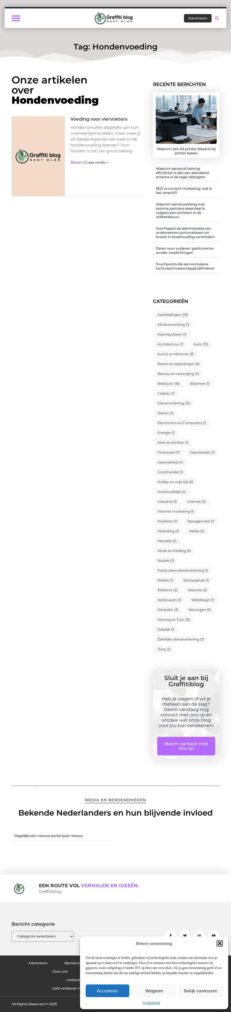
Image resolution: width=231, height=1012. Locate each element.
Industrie (167, 501)
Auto (201, 344)
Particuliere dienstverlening (182, 570)
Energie (166, 433)
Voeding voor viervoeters (98, 119)
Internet (196, 501)
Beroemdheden (78, 963)
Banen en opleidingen (178, 364)
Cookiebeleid (151, 1003)
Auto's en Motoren (175, 354)
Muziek (165, 560)
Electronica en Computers (181, 423)
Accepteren (107, 990)
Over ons (60, 971)
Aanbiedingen (172, 315)
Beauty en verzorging (178, 374)
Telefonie (167, 590)
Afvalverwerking (173, 324)
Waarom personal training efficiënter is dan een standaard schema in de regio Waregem (182, 172)
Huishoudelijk (171, 492)
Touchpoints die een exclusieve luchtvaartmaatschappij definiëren (185, 266)
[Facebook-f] (170, 935)
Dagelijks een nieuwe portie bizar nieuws (48, 836)
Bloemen (200, 383)
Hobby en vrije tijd (175, 482)
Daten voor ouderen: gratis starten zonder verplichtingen (185, 250)
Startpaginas (196, 580)
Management (200, 521)
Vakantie (197, 590)
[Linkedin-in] (199, 935)
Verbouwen (169, 600)
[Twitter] (185, 935)
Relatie (165, 580)
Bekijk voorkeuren (200, 990)
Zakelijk (165, 629)
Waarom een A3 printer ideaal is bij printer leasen (186, 151)
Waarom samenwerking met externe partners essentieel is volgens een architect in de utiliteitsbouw (180, 210)
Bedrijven (168, 383)
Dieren (76, 162)
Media (196, 531)
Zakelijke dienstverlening (180, 639)
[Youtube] (213, 935)
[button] (220, 943)
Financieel (168, 452)
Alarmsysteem (171, 334)
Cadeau (166, 393)
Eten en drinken (172, 442)
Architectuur (170, 344)
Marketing (168, 531)
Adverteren (38, 963)
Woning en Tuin (173, 619)
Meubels (167, 541)
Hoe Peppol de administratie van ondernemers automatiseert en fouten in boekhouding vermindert (185, 232)
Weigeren (154, 990)
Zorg (164, 649)
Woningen (199, 610)
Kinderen (167, 521)
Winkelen (167, 610)
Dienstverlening (173, 403)
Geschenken (202, 452)
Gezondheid (170, 462)
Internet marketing (175, 511)
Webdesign (202, 600)
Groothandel (170, 472)
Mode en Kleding (174, 551)
